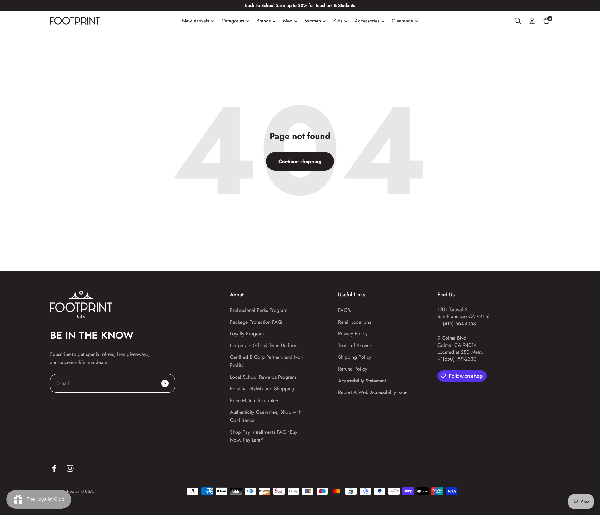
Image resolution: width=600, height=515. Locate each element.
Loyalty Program (247, 333)
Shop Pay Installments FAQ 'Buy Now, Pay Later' (263, 436)
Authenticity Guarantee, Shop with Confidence (265, 416)
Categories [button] (233, 20)
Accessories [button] (367, 20)
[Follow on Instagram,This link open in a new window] (70, 468)
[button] (517, 21)
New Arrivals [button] (195, 20)
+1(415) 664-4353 (457, 323)
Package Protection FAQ (256, 322)
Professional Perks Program (258, 310)
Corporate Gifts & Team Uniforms (264, 345)
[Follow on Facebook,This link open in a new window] (54, 468)
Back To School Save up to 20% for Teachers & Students (300, 5)
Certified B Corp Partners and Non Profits (266, 361)
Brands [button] (264, 20)
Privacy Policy (353, 333)
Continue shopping (300, 161)
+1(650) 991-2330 (457, 358)
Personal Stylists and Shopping (262, 388)
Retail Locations (354, 322)
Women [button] (313, 20)
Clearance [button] (402, 20)
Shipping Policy (354, 357)
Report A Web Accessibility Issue (373, 392)
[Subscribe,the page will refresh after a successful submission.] (165, 383)
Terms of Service (355, 345)
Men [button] (287, 20)
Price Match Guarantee (254, 400)
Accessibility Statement (362, 380)
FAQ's (344, 310)
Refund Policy (352, 368)
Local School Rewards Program (263, 377)
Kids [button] (337, 20)
